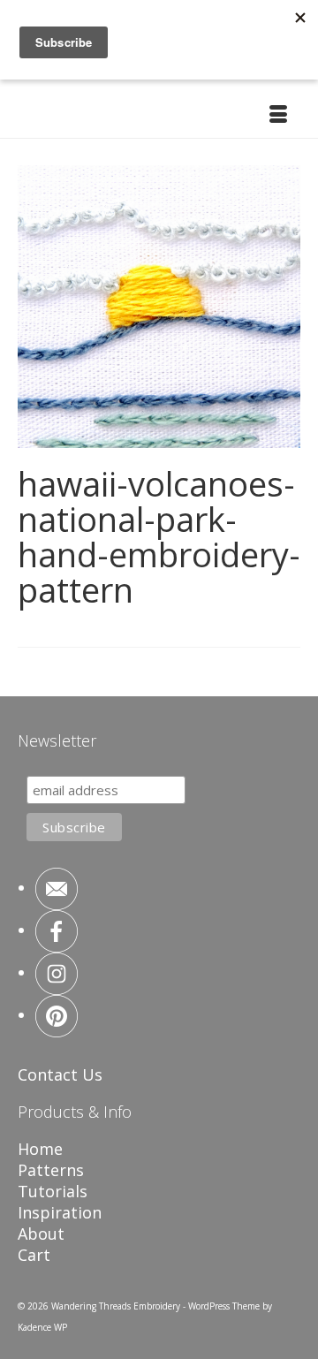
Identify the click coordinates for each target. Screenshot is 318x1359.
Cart (34, 1254)
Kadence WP (42, 1327)
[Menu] (278, 116)
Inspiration (60, 1212)
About (41, 1233)
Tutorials (52, 1191)
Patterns (51, 1170)
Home (40, 1148)
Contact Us (60, 1074)
